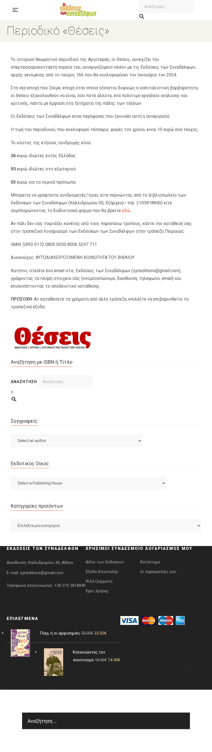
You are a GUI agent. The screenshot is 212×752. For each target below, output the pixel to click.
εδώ (126, 210)
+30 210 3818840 (70, 585)
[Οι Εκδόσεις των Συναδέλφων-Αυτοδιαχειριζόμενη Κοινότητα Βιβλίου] (78, 10)
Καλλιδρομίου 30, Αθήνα (50, 562)
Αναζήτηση (24, 381)
